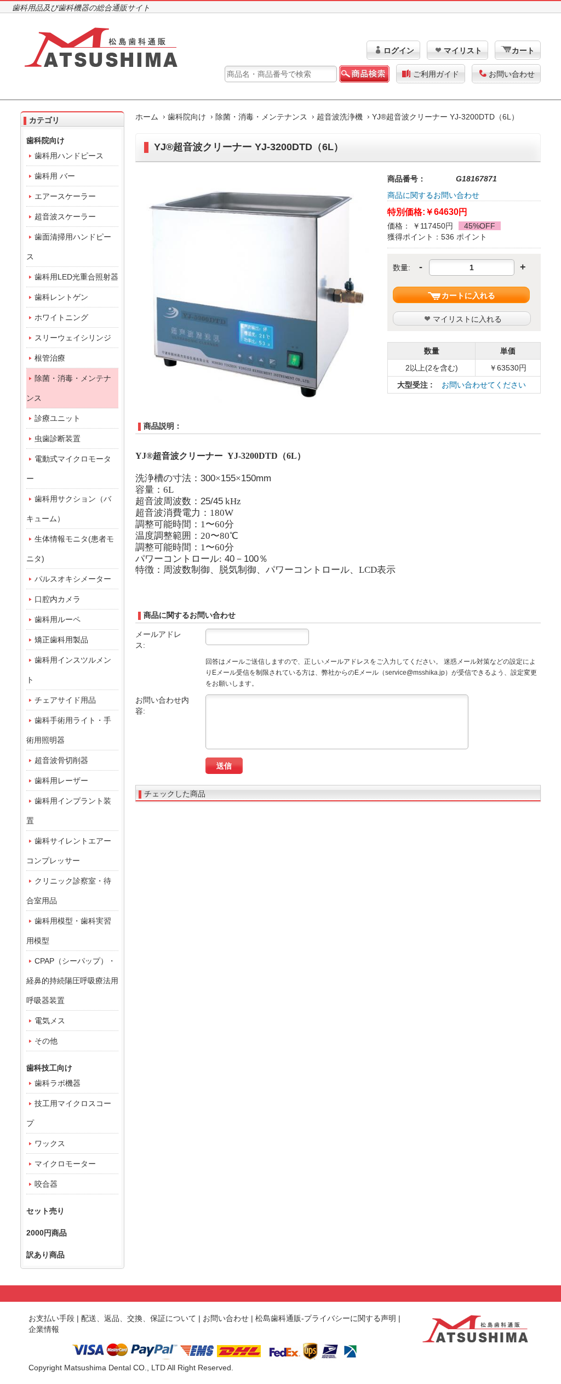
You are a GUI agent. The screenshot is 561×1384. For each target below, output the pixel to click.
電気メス (50, 1020)
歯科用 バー (55, 176)
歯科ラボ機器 (58, 1083)
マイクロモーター (65, 1163)
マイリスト (463, 50)
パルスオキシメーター (73, 578)
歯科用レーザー (61, 780)
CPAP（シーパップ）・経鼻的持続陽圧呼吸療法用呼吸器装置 (72, 980)
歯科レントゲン (61, 297)
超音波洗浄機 (340, 116)
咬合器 (46, 1184)
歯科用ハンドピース (69, 155)
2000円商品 (46, 1232)
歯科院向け (187, 116)
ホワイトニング (61, 317)
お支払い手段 (51, 1318)
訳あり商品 (45, 1254)
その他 (46, 1040)
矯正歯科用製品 (61, 639)
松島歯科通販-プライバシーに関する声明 (325, 1318)
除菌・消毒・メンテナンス (261, 116)
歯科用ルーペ (58, 619)
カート (523, 50)
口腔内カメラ (58, 599)
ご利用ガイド (436, 74)
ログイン (398, 50)
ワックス (50, 1143)
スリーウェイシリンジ (73, 337)
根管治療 (50, 358)
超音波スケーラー (65, 216)
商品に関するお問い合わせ (433, 195)
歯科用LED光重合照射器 (76, 276)
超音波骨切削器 (61, 760)
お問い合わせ (512, 74)
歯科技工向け (49, 1067)
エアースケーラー (65, 196)
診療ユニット (58, 418)
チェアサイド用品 (65, 700)
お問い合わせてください (484, 384)
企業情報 (43, 1329)
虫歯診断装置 (58, 438)
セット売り (45, 1210)
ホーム (146, 116)
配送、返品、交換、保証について (138, 1318)
